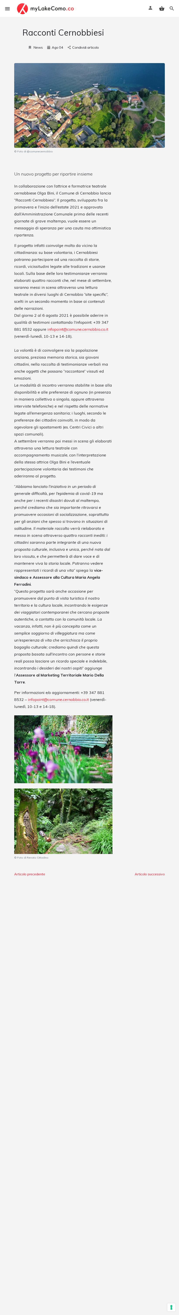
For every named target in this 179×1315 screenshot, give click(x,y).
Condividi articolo (85, 47)
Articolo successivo (150, 874)
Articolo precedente (29, 874)
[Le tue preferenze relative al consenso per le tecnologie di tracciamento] (171, 1307)
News (38, 47)
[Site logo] (46, 8)
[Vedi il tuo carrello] (162, 8)
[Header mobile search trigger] (172, 8)
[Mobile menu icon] (7, 8)
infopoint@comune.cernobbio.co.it (77, 329)
